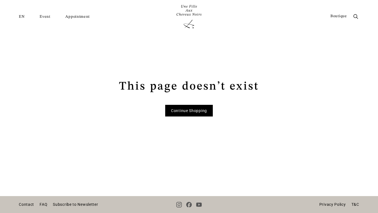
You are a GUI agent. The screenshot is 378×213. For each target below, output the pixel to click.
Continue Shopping (189, 110)
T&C (355, 204)
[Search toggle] (356, 16)
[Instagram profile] (179, 204)
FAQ (43, 204)
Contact (26, 204)
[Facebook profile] (189, 204)
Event (45, 17)
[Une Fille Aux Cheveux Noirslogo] (189, 16)
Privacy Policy (332, 204)
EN (21, 17)
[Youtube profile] (199, 204)
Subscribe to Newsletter (75, 204)
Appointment (77, 17)
